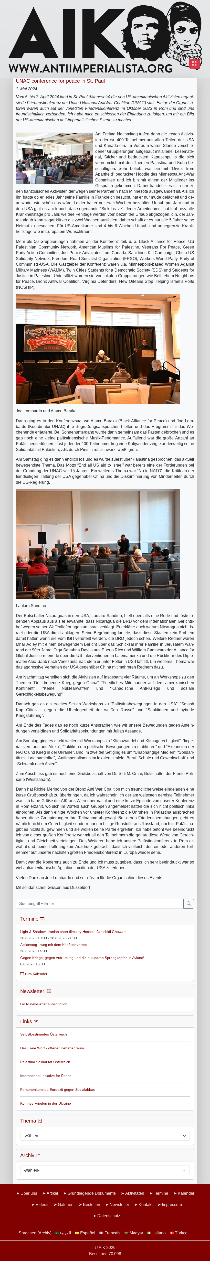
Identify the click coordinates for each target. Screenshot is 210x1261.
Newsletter (119, 1204)
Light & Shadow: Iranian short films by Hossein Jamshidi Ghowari (72, 932)
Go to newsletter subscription (43, 1004)
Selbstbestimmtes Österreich (43, 1034)
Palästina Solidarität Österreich (45, 1062)
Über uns (28, 1193)
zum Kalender (35, 974)
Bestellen (91, 1204)
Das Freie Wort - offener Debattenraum (52, 1048)
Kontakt (145, 1204)
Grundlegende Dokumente (92, 1193)
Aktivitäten (134, 1193)
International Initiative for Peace (45, 1076)
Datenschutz (108, 1216)
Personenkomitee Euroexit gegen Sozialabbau (57, 1089)
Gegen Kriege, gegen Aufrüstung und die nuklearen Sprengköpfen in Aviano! (82, 958)
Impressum (172, 1204)
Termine (161, 1193)
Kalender (186, 1193)
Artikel (52, 1193)
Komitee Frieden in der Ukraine (45, 1103)
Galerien (66, 1204)
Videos (42, 1204)
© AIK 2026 (105, 1247)
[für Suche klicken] (188, 904)
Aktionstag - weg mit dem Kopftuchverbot (53, 945)
